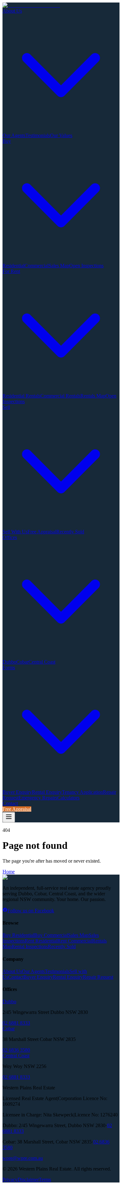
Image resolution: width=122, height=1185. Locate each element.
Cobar (22, 662)
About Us (12, 971)
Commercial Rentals (60, 395)
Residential (13, 265)
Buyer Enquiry (17, 792)
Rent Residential (41, 940)
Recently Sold (70, 531)
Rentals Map (92, 395)
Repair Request (98, 977)
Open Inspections (86, 265)
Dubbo (9, 662)
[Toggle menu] (9, 817)
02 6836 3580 (16, 1050)
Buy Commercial (51, 935)
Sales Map (58, 265)
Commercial (36, 265)
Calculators (68, 797)
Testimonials (37, 135)
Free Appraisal (42, 531)
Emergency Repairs (37, 797)
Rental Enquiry (47, 792)
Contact (10, 803)
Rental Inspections (30, 946)
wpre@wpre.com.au (23, 1158)
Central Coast (41, 662)
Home (9, 871)
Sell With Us (15, 531)
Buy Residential (18, 935)
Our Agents (14, 135)
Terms (45, 1179)
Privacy (10, 1179)
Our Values (61, 135)
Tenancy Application (82, 792)
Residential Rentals (21, 395)
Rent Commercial (74, 940)
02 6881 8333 (16, 1023)
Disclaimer (28, 1179)
